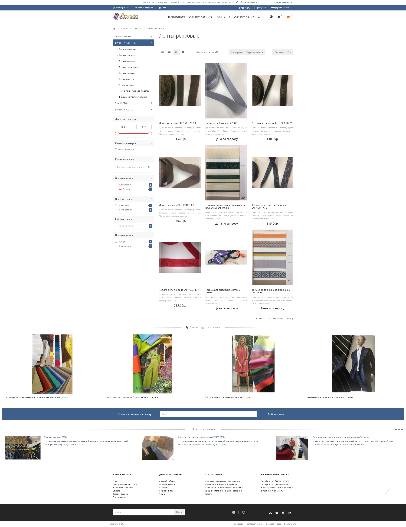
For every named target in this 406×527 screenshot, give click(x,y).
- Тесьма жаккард (125, 85)
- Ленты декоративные (128, 67)
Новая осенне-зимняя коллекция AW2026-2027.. (201, 437)
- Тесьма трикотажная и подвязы (133, 90)
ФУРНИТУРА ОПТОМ (131, 28)
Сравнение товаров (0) (207, 52)
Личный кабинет (167, 481)
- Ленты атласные (125, 55)
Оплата (116, 490)
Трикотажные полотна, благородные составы (132, 396)
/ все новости (209, 429)
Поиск (179, 512)
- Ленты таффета (125, 79)
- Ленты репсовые (125, 72)
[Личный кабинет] (271, 16)
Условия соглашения (123, 487)
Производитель (167, 490)
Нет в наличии (135, 209)
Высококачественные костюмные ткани (329, 396)
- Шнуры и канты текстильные (131, 96)
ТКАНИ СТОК (121, 103)
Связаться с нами (254, 523)
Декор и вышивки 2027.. (55, 437)
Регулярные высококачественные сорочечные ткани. (37, 396)
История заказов (167, 484)
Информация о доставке (125, 484)
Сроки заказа (119, 497)
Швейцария (135, 184)
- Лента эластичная (126, 49)
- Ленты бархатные (126, 61)
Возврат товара (120, 493)
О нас (115, 481)
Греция (136, 189)
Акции (162, 493)
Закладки (239, 523)
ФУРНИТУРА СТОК (124, 109)
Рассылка (163, 487)
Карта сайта (290, 523)
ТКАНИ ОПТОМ (123, 36)
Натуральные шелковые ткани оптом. (227, 396)
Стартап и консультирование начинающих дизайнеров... (341, 437)
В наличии (135, 205)
